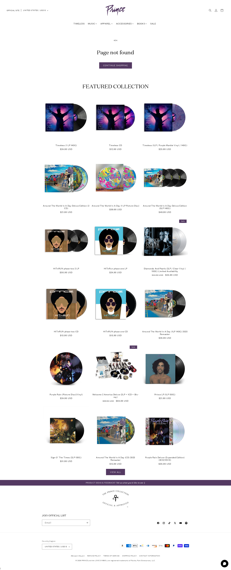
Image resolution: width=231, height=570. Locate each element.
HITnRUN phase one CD (115, 331)
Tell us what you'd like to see (129, 483)
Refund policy (94, 556)
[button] (210, 10)
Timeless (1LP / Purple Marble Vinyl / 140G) (165, 145)
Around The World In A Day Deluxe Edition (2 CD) (66, 207)
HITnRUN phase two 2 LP (66, 268)
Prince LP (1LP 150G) (164, 394)
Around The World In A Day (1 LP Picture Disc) (115, 205)
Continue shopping (115, 65)
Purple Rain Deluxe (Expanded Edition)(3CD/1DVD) (165, 458)
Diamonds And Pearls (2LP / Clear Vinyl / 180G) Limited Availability (165, 270)
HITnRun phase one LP (115, 268)
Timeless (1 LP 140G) (66, 145)
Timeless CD (115, 145)
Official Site (13, 10)
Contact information (149, 556)
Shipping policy (129, 556)
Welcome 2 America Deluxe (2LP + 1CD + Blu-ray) (115, 395)
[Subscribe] (87, 523)
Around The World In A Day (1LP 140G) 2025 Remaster (165, 332)
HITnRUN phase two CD (66, 331)
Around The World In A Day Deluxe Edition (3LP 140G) (165, 207)
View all (115, 472)
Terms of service (111, 556)
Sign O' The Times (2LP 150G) (66, 457)
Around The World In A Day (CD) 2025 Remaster (115, 458)
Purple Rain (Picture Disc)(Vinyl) (66, 394)
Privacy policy (78, 556)
